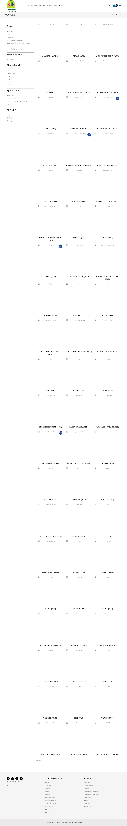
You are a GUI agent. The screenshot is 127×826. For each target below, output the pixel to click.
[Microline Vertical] (77, 334)
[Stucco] (77, 591)
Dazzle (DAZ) (50, 201)
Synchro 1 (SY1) (107, 645)
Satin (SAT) (107, 536)
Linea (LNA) (78, 315)
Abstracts (12, 31)
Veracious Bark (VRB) (50, 754)
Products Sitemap (50, 800)
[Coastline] (48, 148)
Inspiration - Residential (91, 794)
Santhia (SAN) (78, 536)
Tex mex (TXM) (50, 718)
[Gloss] (48, 259)
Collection (87, 788)
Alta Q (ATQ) (79, 56)
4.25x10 (11, 73)
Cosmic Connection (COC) (78, 165)
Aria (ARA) (50, 92)
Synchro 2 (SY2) (50, 681)
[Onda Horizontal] (48, 409)
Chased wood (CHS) (78, 129)
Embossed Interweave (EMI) (50, 239)
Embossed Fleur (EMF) (107, 201)
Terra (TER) (107, 681)
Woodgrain (12, 37)
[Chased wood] (77, 111)
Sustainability (88, 806)
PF (9, 115)
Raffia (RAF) (50, 500)
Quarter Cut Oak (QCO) (78, 463)
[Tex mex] (48, 700)
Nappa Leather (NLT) (107, 352)
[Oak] (48, 373)
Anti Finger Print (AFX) (107, 56)
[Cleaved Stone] (105, 111)
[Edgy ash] (77, 184)
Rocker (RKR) (107, 500)
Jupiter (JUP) (50, 315)
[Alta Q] (77, 38)
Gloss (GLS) (50, 277)
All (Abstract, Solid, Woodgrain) (18, 44)
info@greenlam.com (16, 781)
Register (47, 794)
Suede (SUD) (107, 609)
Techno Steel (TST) (78, 681)
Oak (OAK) (50, 390)
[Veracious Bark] (48, 737)
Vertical (11, 98)
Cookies (47, 809)
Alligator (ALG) (50, 56)
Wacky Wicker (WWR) (107, 754)
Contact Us (48, 812)
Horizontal (12, 95)
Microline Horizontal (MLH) (50, 353)
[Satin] (105, 519)
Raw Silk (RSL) (79, 500)
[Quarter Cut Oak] (77, 446)
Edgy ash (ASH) (79, 201)
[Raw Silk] (77, 482)
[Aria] (48, 75)
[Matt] (105, 298)
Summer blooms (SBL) (50, 645)
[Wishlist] (52, 38)
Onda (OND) (107, 390)
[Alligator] (48, 38)
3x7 (9, 85)
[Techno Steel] (77, 664)
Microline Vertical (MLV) (79, 352)
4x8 (10, 70)
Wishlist (47, 788)
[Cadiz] (48, 111)
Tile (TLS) (78, 718)
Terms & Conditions (51, 803)
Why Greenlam (88, 785)
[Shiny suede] (48, 555)
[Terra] (105, 664)
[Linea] (77, 298)
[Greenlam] (15, 6)
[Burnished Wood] (105, 75)
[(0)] (114, 5)
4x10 (10, 82)
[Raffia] (48, 482)
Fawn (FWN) (107, 238)
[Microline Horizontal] (48, 334)
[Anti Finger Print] (105, 38)
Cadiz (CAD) (50, 129)
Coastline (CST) (50, 165)
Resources (87, 803)
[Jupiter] (48, 298)
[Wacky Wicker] (105, 737)
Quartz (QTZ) (107, 463)
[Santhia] (77, 519)
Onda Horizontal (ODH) (50, 427)
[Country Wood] (105, 148)
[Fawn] (105, 220)
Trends (86, 800)
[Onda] (105, 373)
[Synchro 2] (48, 664)
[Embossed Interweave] (48, 220)
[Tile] (77, 700)
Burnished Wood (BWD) (107, 92)
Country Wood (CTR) (107, 165)
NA (9, 121)
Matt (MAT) (107, 315)
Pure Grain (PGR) (50, 463)
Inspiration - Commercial (92, 791)
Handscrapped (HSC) (79, 277)
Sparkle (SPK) (107, 572)
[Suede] (105, 591)
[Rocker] (105, 482)
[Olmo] (77, 373)
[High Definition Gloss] (105, 259)
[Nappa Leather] (105, 334)
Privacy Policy (49, 806)
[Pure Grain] (48, 446)
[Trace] (105, 700)
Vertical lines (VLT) (79, 754)
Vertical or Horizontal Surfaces (18, 103)
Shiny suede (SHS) (50, 572)
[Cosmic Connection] (77, 148)
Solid (10, 34)
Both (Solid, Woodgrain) (17, 40)
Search (47, 782)
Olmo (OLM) (78, 390)
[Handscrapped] (77, 259)
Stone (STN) (50, 609)
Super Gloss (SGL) (78, 645)
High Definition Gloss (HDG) (107, 278)
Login (47, 791)
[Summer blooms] (48, 628)
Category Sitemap (50, 797)
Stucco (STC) (79, 609)
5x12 (10, 76)
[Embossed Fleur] (105, 184)
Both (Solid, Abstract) (16, 49)
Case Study (87, 797)
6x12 (10, 79)
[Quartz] (105, 446)
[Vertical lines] (77, 737)
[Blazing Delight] (77, 75)
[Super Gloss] (77, 628)
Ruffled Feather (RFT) (50, 536)
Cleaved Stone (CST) (107, 129)
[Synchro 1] (105, 628)
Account (48, 785)
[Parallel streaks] (105, 409)
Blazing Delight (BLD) (79, 92)
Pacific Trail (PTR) (78, 427)
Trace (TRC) (107, 718)
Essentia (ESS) (79, 238)
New (10, 59)
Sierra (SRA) (79, 572)
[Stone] (48, 591)
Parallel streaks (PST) (107, 427)
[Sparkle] (105, 555)
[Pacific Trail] (77, 409)
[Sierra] (77, 555)
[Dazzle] (48, 184)
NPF (10, 118)
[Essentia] (77, 220)
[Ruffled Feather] (48, 519)
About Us (87, 782)
